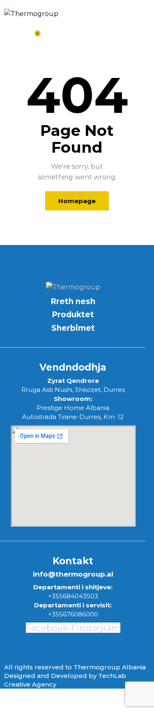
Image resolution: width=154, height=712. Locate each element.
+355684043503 (73, 596)
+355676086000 (73, 614)
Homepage (77, 201)
